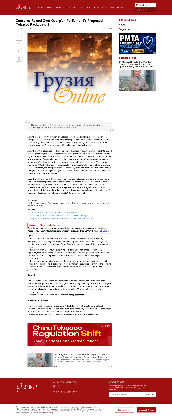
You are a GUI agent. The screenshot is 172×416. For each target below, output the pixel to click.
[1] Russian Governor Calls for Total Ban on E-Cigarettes (52, 212)
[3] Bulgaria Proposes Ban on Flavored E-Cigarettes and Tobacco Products (59, 218)
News (122, 24)
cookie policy (48, 413)
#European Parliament (50, 225)
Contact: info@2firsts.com (65, 392)
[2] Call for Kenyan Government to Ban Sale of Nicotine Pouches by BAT (59, 215)
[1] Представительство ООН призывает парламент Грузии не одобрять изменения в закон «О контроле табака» (68, 204)
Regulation (125, 29)
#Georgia (32, 225)
